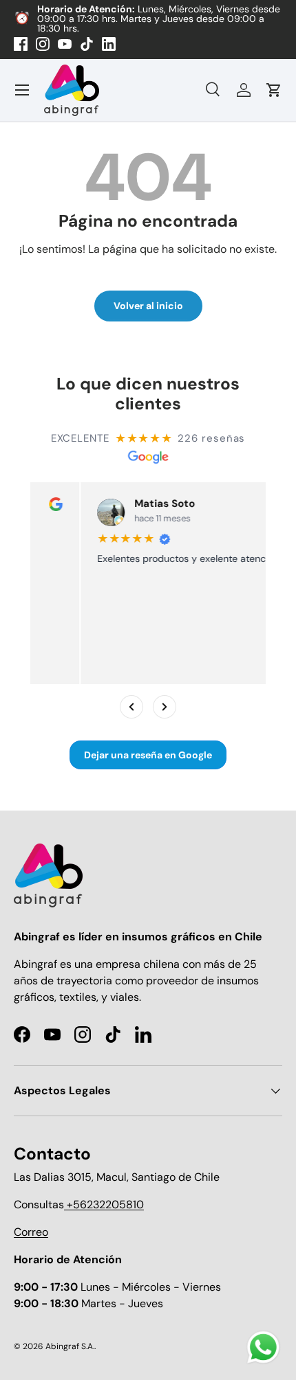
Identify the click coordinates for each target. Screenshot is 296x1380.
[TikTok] (87, 44)
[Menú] (22, 90)
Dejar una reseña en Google (148, 755)
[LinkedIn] (109, 44)
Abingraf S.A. (69, 1346)
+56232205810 (104, 1204)
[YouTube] (65, 44)
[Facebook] (21, 44)
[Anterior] (131, 707)
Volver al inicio (148, 305)
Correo (31, 1232)
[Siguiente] (164, 707)
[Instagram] (43, 44)
